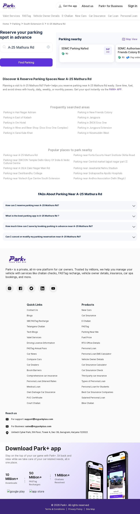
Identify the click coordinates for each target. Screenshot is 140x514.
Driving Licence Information (41, 343)
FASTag (85, 326)
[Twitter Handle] (31, 288)
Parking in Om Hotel (14, 122)
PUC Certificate (34, 397)
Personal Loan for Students (95, 386)
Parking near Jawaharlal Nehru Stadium (96, 168)
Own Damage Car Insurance (41, 392)
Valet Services (34, 337)
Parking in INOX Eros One (92, 122)
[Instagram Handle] (9, 288)
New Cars (87, 310)
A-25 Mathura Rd (56, 23)
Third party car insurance (94, 375)
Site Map (90, 509)
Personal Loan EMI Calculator (96, 354)
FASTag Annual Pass (37, 348)
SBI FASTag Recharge (38, 321)
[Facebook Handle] (20, 288)
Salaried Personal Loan (93, 397)
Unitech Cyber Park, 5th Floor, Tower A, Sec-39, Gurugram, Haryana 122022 (49, 432)
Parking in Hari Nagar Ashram (19, 112)
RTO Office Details (91, 343)
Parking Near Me (90, 332)
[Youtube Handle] (53, 288)
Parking (16, 23)
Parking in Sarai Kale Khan (18, 132)
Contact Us (32, 310)
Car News (32, 354)
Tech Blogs (32, 332)
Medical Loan (33, 386)
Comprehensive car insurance (42, 375)
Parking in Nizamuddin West (93, 132)
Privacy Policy (75, 509)
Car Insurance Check (92, 370)
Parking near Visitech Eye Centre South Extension (31, 178)
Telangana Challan (36, 326)
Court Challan (33, 403)
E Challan (86, 321)
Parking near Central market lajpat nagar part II (100, 161)
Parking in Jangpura (89, 117)
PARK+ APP (115, 89)
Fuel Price (87, 337)
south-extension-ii (34, 23)
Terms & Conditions (55, 509)
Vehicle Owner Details (93, 359)
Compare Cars (34, 359)
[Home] (9, 6)
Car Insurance (89, 315)
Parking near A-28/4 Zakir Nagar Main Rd (26, 168)
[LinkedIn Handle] (42, 288)
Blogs (30, 315)
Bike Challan (88, 403)
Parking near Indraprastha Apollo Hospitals (98, 173)
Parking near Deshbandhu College (22, 173)
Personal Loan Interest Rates (41, 381)
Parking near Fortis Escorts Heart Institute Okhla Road (104, 155)
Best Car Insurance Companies (97, 392)
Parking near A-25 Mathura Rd (20, 155)
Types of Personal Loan (93, 381)
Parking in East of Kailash (17, 117)
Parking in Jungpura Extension (95, 127)
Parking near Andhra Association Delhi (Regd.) (100, 178)
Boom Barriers (34, 370)
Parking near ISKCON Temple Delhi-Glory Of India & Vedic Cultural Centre (36, 162)
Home (6, 23)
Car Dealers (33, 364)
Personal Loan (89, 348)
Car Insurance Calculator (94, 364)
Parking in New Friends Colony (95, 112)
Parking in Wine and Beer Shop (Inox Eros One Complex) (35, 127)
